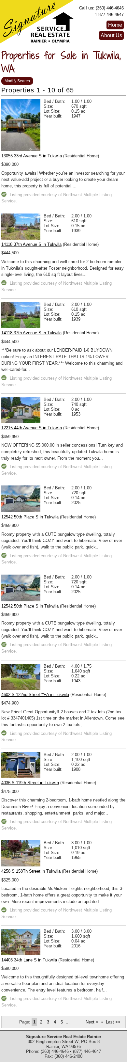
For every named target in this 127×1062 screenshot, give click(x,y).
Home (115, 25)
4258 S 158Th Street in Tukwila (31, 871)
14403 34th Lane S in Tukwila (29, 960)
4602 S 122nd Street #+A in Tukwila (35, 694)
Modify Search (17, 81)
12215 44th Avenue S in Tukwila (31, 427)
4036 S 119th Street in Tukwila (30, 782)
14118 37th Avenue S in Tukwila (31, 244)
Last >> (113, 1022)
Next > (92, 1022)
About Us (111, 35)
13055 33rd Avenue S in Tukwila (31, 155)
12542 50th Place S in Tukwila (30, 517)
